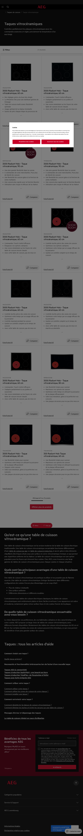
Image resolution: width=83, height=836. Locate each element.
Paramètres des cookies (26, 141)
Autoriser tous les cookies (55, 141)
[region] (41, 135)
